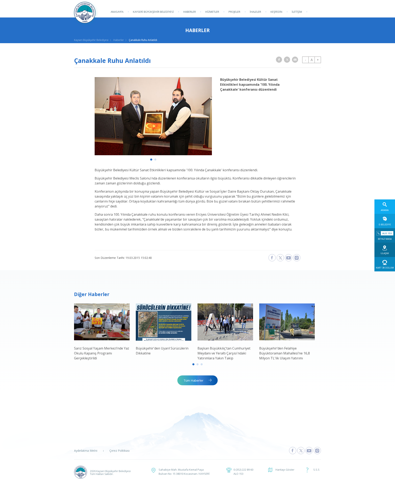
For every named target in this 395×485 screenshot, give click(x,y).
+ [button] (318, 60)
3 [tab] (202, 364)
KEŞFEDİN (276, 12)
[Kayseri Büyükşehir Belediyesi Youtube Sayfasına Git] (309, 450)
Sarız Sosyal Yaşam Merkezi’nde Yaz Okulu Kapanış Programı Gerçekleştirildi (101, 353)
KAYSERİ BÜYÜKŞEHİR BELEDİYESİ (153, 12)
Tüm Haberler (193, 380)
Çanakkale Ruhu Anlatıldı (143, 40)
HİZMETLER (212, 12)
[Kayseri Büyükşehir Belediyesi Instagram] (296, 257)
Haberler (118, 40)
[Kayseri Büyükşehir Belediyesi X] (280, 257)
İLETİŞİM (297, 12)
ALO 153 (238, 474)
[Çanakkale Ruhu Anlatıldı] (153, 154)
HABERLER (189, 12)
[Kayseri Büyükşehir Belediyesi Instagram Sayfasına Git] (317, 450)
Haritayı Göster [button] (284, 469)
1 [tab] (151, 160)
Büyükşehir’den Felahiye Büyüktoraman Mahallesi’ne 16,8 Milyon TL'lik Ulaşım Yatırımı (284, 353)
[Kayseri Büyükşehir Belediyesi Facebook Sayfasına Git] (292, 450)
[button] (279, 60)
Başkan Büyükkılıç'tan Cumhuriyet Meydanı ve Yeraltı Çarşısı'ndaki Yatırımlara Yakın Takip (224, 353)
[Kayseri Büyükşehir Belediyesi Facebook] (272, 257)
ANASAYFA (117, 12)
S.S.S (316, 469)
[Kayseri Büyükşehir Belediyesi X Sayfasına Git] (300, 450)
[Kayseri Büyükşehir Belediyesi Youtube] (288, 257)
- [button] (305, 60)
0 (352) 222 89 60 (243, 469)
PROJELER (234, 12)
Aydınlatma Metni (85, 451)
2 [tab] (155, 160)
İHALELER (255, 12)
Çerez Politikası (119, 451)
